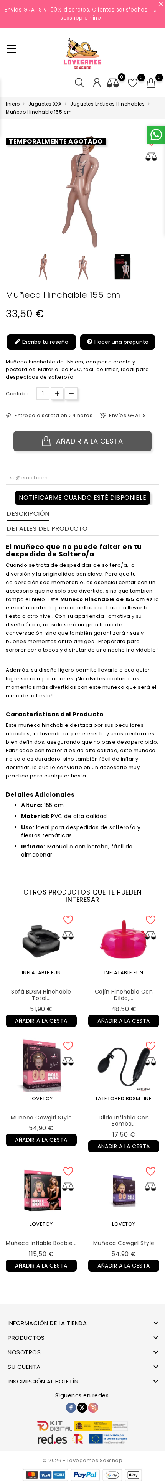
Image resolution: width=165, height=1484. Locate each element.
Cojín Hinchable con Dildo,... (124, 995)
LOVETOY (41, 1098)
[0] (151, 83)
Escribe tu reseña (44, 341)
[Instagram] (93, 1408)
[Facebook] (71, 1408)
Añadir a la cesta (88, 441)
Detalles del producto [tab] (47, 528)
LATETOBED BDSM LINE (124, 1098)
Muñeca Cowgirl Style (41, 1117)
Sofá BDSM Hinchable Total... (41, 995)
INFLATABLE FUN (41, 972)
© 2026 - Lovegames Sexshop (82, 1460)
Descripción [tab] (28, 513)
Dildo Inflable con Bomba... (124, 1121)
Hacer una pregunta (120, 341)
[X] (82, 1408)
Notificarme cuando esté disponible (82, 497)
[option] (43, 267)
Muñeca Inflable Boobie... (41, 1243)
